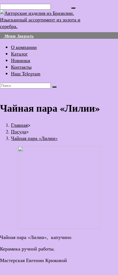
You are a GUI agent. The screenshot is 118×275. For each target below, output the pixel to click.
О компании (24, 47)
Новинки (20, 60)
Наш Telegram (25, 73)
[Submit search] (54, 87)
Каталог (19, 53)
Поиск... (61, 6)
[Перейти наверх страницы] (2, 271)
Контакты (21, 67)
